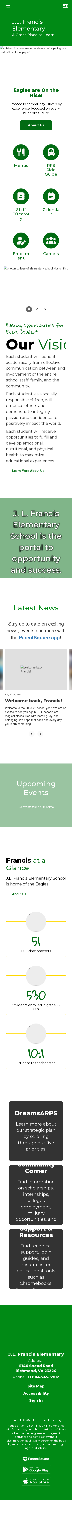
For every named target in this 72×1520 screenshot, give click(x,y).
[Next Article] (40, 734)
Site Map (36, 1386)
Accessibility (36, 1393)
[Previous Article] (32, 734)
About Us (19, 894)
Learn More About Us (28, 470)
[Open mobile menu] (8, 6)
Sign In (36, 1400)
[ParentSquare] (36, 1459)
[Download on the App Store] (36, 1481)
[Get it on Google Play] (36, 1469)
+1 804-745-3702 (43, 1377)
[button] (65, 6)
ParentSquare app (39, 637)
